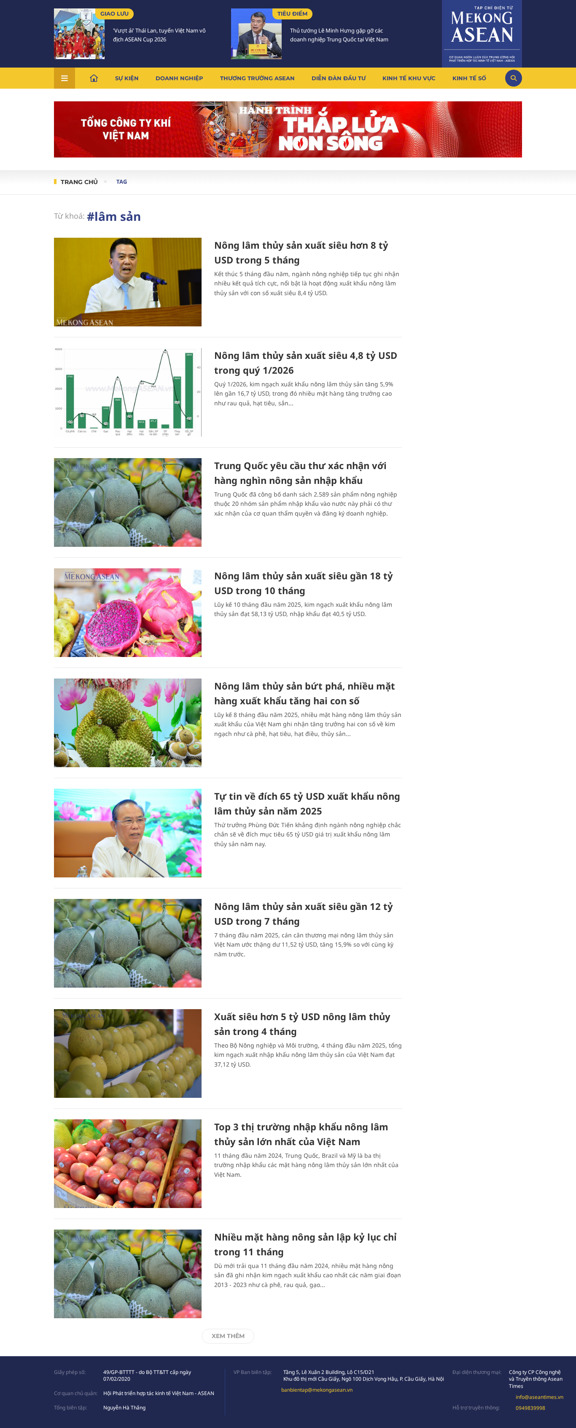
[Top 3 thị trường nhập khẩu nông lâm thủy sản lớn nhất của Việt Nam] (128, 1163)
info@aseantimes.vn (539, 1397)
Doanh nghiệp (179, 78)
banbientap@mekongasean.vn (317, 1389)
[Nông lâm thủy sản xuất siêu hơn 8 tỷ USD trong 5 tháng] (128, 282)
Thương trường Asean (257, 78)
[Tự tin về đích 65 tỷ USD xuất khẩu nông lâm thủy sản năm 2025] (128, 833)
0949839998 (530, 1408)
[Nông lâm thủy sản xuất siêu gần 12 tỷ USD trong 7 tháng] (128, 943)
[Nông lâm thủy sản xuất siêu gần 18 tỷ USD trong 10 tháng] (128, 612)
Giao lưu (114, 13)
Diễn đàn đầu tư (339, 78)
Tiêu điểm (292, 13)
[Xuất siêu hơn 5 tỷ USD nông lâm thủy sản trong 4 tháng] (128, 1053)
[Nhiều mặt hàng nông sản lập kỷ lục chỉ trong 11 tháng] (128, 1274)
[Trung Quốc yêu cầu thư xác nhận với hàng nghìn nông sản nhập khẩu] (128, 502)
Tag (121, 181)
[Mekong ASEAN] (482, 32)
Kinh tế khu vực (409, 78)
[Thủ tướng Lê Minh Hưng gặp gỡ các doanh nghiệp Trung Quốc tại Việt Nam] (256, 33)
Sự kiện (127, 78)
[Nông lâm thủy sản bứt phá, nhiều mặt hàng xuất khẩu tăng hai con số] (128, 723)
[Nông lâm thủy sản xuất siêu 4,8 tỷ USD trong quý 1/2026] (128, 392)
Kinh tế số (469, 78)
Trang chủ (79, 182)
